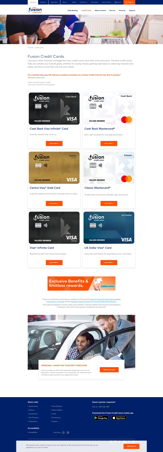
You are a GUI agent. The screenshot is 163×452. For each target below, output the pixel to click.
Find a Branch (57, 406)
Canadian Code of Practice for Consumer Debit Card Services (93, 301)
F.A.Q (54, 414)
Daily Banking (73, 10)
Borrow (112, 10)
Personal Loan (109, 370)
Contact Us (83, 2)
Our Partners (33, 417)
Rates (74, 2)
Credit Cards (86, 10)
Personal (33, 2)
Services (122, 10)
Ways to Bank (57, 410)
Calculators (33, 421)
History (31, 410)
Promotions (94, 2)
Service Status (106, 2)
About (65, 2)
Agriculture (54, 2)
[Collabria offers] (81, 283)
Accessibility (32, 432)
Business (43, 2)
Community (33, 414)
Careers (55, 421)
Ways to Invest (100, 10)
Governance (33, 406)
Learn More (53, 143)
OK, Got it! (131, 446)
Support (132, 10)
